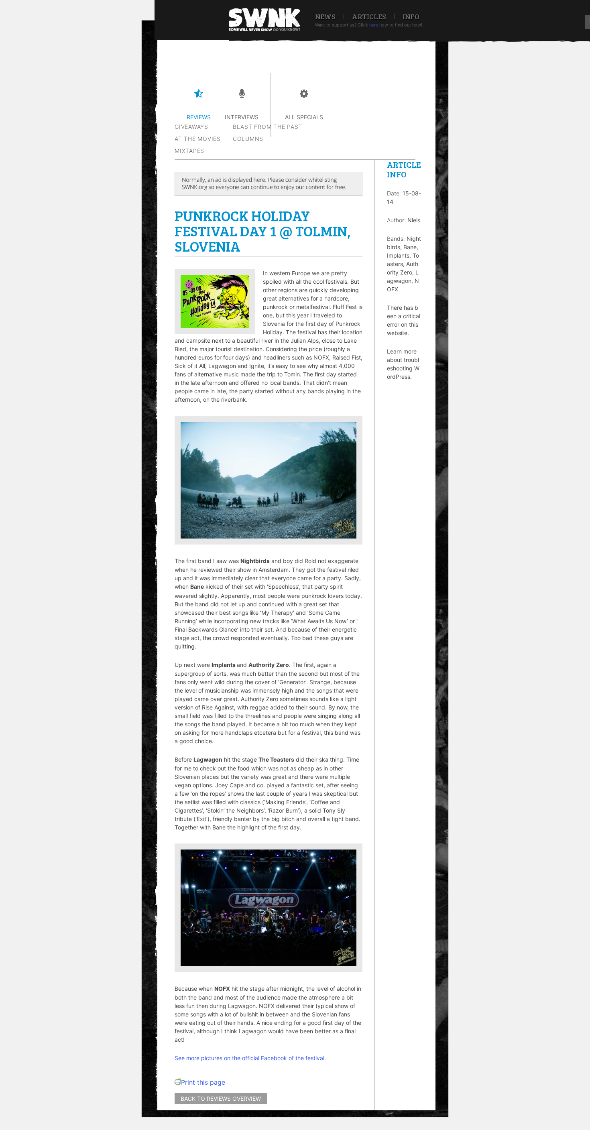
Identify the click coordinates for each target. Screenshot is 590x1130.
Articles (369, 16)
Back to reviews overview (221, 1098)
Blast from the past (267, 126)
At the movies (198, 138)
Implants (398, 255)
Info (411, 16)
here (373, 25)
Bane (410, 247)
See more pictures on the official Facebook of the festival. (250, 1058)
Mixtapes (189, 150)
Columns (248, 138)
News (325, 16)
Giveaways (191, 126)
